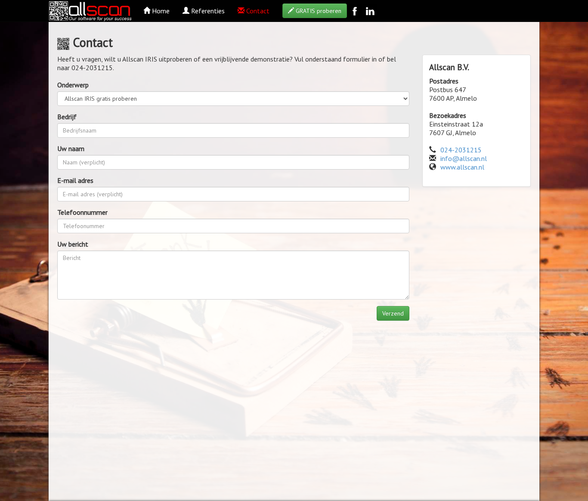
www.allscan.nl (462, 167)
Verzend (393, 313)
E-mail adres (75, 180)
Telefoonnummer (82, 212)
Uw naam (70, 148)
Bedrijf (67, 116)
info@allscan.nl (463, 158)
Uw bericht (72, 244)
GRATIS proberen (317, 11)
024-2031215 (461, 149)
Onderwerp (73, 84)
